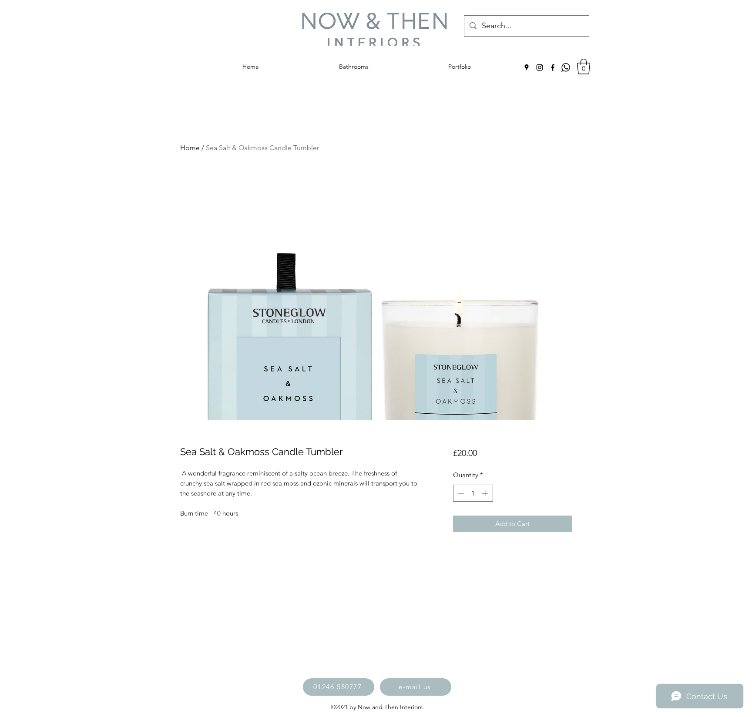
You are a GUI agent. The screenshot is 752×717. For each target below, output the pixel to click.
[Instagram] (539, 67)
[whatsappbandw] (565, 67)
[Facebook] (552, 67)
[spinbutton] (473, 493)
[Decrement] (460, 493)
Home (190, 148)
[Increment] (486, 493)
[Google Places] (526, 67)
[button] (583, 66)
